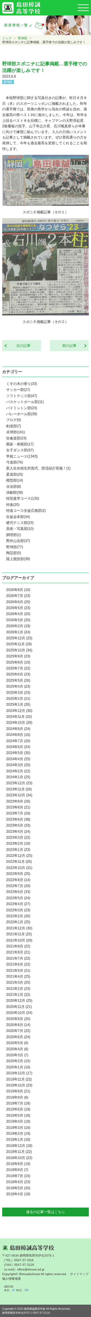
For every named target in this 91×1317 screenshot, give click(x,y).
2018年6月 (18, 1182)
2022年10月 (19, 868)
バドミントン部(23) (21, 408)
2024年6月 (18, 747)
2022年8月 (18, 880)
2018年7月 (18, 1176)
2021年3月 (18, 982)
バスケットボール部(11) (25, 402)
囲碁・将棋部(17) (20, 444)
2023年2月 (18, 843)
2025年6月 (18, 674)
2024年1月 (18, 777)
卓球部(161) (15, 432)
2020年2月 (18, 1061)
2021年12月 (19, 928)
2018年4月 (18, 1194)
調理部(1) (13, 535)
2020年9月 (18, 1019)
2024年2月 (18, 771)
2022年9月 (18, 874)
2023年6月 (18, 819)
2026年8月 (18, 590)
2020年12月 (19, 1000)
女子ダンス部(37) (20, 450)
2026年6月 (18, 602)
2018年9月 (18, 1164)
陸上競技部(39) (18, 559)
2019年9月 (18, 1091)
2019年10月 (19, 1085)
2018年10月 (19, 1158)
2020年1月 (18, 1067)
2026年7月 (18, 596)
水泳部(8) (13, 486)
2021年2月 (18, 989)
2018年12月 (19, 1146)
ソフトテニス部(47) (21, 396)
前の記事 (71, 345)
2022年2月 (18, 916)
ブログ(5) (13, 420)
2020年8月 (18, 1025)
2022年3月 (18, 910)
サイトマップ (79, 1274)
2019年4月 (18, 1121)
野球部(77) (14, 547)
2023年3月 (18, 837)
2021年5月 (18, 970)
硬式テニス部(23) (20, 523)
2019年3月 (18, 1127)
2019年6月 (18, 1109)
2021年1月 (18, 994)
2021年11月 (19, 934)
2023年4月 (18, 831)
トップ (6, 38)
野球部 (22, 38)
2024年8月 (18, 735)
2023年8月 (18, 807)
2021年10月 (19, 940)
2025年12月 (19, 638)
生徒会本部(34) (18, 517)
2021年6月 (18, 964)
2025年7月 (18, 668)
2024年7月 (18, 741)
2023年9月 (18, 801)
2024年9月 (18, 729)
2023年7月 (18, 813)
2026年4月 (18, 614)
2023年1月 (18, 850)
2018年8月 (17, 1170)
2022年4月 (18, 904)
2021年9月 (18, 946)
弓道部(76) (14, 462)
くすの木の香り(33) (21, 384)
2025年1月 (18, 704)
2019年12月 (19, 1073)
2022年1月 (18, 922)
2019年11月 (19, 1079)
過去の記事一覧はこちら (45, 1212)
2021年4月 (18, 976)
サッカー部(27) (18, 390)
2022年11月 (19, 861)
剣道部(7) (13, 426)
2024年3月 (18, 765)
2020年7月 (18, 1031)
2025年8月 (18, 662)
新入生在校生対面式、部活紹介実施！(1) (38, 468)
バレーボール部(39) (21, 414)
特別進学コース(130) (22, 498)
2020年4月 (17, 1049)
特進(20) (12, 505)
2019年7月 (18, 1103)
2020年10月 (19, 1013)
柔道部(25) (14, 474)
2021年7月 (18, 958)
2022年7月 (18, 886)
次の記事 (21, 345)
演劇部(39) (14, 492)
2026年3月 (18, 620)
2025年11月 (19, 644)
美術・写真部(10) (20, 529)
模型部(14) (14, 480)
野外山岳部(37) (18, 541)
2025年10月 (19, 650)
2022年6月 (18, 892)
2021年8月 (18, 952)
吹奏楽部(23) (16, 438)
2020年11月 (19, 1007)
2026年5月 (18, 608)
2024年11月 (19, 717)
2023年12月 (19, 783)
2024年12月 (19, 711)
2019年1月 (18, 1139)
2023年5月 (18, 825)
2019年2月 (18, 1133)
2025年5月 (18, 680)
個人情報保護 (11, 1278)
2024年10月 (19, 722)
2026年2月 (18, 626)
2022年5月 (18, 898)
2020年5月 (17, 1043)
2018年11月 (19, 1152)
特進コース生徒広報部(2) (26, 510)
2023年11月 (19, 789)
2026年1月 (18, 632)
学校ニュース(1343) (22, 456)
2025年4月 (18, 686)
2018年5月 (18, 1188)
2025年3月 (18, 692)
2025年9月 (18, 656)
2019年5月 (18, 1115)
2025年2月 (18, 698)
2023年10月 (19, 795)
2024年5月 (18, 753)
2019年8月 (17, 1097)
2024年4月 (18, 759)
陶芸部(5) (13, 553)
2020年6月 (18, 1037)
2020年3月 (17, 1055)
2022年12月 (19, 855)
